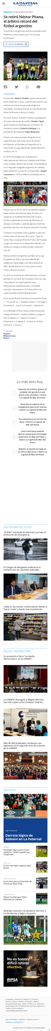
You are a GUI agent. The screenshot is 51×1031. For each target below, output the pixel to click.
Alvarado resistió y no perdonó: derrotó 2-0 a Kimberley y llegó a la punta (25, 912)
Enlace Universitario (38, 667)
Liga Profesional (11, 831)
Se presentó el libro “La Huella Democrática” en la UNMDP (19, 657)
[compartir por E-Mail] (42, 87)
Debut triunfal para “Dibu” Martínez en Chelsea (15, 898)
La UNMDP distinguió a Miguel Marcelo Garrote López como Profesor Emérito (24, 701)
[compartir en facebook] (9, 87)
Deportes (8, 12)
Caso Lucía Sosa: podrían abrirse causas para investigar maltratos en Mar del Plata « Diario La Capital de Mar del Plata (30, 437)
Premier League (9, 895)
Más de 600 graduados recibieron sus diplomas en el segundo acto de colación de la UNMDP (24, 746)
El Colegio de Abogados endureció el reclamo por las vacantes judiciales (22, 568)
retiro (7, 338)
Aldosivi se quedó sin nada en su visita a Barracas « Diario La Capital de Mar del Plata (30, 452)
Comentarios (9, 94)
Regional (7, 863)
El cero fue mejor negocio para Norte (17, 866)
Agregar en (16, 44)
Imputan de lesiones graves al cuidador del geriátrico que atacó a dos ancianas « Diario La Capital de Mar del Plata (30, 393)
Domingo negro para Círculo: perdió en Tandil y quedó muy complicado (17, 852)
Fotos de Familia (11, 1019)
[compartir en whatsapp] (31, 87)
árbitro (7, 334)
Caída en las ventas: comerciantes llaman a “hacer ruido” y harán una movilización (25, 608)
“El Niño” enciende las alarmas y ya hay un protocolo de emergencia (25, 533)
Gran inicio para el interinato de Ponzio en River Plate (18, 882)
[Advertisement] (29, 356)
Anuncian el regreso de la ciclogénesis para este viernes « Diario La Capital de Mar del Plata (30, 408)
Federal (43, 918)
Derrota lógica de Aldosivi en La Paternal (23, 837)
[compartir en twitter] (20, 87)
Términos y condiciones (14, 1022)
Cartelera (22, 1019)
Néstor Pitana (10, 336)
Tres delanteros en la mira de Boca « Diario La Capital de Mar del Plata (30, 422)
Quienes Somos (32, 1019)
